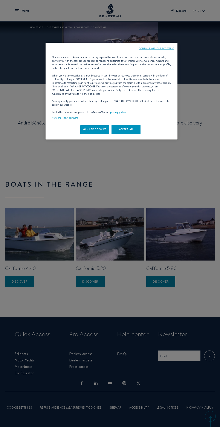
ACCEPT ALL (126, 129)
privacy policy (118, 112)
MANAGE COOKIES (95, 129)
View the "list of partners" (65, 118)
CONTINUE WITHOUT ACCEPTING (156, 48)
